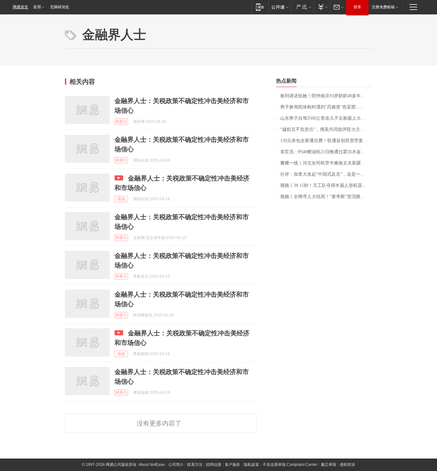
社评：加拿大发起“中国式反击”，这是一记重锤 (326, 174)
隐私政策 (251, 464)
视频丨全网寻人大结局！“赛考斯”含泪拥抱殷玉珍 (326, 196)
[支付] (322, 7)
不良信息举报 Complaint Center (290, 464)
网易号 (121, 121)
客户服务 (232, 464)
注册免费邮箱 (383, 7)
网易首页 (20, 7)
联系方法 (195, 464)
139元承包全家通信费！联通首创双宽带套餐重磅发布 (326, 140)
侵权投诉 (347, 464)
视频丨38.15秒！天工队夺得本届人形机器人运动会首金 (326, 185)
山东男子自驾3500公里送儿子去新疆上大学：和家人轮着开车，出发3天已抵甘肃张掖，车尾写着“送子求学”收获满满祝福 (326, 118)
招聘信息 (213, 464)
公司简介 (176, 464)
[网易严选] (302, 7)
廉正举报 (328, 464)
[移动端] (259, 7)
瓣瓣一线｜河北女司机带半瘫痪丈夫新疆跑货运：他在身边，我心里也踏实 (326, 163)
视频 (121, 199)
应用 (37, 7)
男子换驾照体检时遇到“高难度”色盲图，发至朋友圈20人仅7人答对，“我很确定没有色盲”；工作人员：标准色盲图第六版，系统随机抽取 (326, 107)
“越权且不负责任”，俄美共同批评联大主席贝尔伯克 (326, 129)
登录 (357, 7)
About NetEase (152, 464)
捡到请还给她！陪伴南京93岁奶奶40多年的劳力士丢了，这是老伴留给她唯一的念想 (326, 95)
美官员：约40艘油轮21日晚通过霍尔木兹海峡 (325, 151)
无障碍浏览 (59, 7)
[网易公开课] (279, 7)
